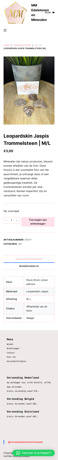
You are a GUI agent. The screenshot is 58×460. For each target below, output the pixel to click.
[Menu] (5, 30)
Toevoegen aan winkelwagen (38, 221)
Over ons (11, 357)
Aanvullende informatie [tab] (28, 259)
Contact (11, 353)
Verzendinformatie (16, 361)
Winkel (10, 344)
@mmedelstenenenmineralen (25, 442)
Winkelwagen (13, 348)
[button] (33, 453)
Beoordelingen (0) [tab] (29, 266)
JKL (20, 244)
